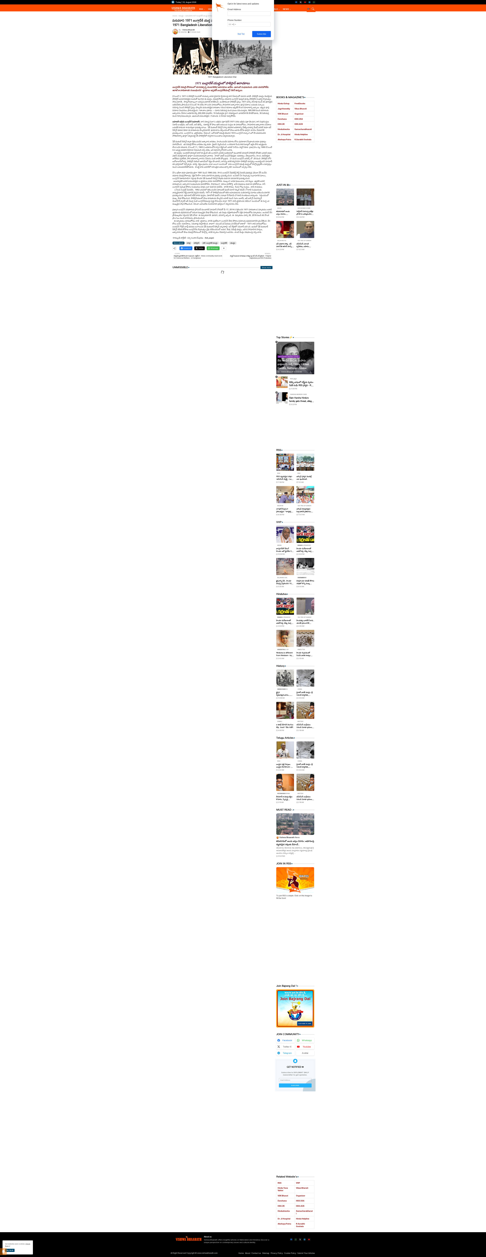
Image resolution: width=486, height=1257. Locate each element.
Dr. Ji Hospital (284, 134)
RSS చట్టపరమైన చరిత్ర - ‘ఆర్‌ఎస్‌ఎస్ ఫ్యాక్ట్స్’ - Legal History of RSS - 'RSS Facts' (285, 477)
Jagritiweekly (284, 109)
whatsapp (307, 1040)
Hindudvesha (284, 129)
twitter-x (287, 1046)
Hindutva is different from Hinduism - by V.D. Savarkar (284, 654)
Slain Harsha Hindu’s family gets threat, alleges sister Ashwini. (301, 399)
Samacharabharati (303, 129)
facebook (287, 1040)
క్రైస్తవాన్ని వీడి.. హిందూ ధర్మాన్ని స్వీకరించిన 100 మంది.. (284, 582)
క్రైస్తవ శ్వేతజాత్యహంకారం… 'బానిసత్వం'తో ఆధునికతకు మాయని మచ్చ (284, 693)
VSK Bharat (283, 114)
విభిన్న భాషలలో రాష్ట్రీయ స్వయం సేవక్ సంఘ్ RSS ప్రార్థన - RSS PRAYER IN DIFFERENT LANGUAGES (301, 383)
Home (175, 16)
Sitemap (265, 1253)
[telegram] (309, 2)
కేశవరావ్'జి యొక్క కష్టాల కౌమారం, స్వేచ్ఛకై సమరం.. (284, 798)
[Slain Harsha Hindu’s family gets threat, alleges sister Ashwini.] (282, 398)
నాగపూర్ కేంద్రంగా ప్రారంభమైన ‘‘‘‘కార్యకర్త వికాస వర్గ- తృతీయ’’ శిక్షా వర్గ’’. (284, 510)
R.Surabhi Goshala (303, 139)
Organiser (299, 114)
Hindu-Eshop (283, 103)
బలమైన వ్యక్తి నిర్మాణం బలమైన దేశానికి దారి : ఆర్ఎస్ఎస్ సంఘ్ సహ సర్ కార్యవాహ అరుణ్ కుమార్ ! (284, 765)
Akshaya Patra (284, 139)
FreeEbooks (300, 103)
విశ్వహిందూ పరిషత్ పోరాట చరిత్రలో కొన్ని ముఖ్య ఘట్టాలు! (305, 582)
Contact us (256, 1253)
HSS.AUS (299, 124)
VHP (298, 1183)
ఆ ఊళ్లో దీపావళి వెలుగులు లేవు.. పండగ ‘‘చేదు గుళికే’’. (285, 726)
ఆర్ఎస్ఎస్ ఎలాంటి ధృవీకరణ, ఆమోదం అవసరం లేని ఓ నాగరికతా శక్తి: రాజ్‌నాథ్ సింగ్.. (305, 245)
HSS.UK (281, 124)
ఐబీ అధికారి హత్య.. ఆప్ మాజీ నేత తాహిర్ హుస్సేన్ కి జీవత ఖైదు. (284, 245)
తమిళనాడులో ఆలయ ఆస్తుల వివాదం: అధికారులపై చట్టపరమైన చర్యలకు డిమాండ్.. (284, 212)
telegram (287, 1053)
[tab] (202, 9)
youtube (307, 1046)
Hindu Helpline (301, 134)
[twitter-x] (300, 2)
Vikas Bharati (301, 109)
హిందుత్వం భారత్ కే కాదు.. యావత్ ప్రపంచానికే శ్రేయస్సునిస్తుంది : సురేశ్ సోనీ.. (305, 621)
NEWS (286, 9)
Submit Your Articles (306, 1253)
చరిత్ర (188, 243)
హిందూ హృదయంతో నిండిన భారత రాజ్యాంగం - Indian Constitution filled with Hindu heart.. (305, 654)
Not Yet (241, 34)
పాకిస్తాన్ (196, 243)
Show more (266, 268)
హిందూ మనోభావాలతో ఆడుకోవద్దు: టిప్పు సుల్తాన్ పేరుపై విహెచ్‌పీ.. (305, 549)
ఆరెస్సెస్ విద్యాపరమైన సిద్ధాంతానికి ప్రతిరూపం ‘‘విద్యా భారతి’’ (304, 510)
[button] (308, 8)
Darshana (282, 119)
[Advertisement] (222, 298)
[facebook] (296, 2)
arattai (305, 1053)
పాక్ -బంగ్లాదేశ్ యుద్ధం (210, 243)
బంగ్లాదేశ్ (224, 243)
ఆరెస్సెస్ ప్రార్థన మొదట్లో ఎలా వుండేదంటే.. (304, 477)
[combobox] (232, 24)
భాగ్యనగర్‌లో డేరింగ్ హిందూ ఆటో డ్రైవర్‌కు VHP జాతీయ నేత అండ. (285, 549)
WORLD (274, 9)
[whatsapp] (314, 2)
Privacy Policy (277, 1253)
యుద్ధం (181, 16)
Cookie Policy (290, 1253)
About (247, 1253)
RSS (201, 9)
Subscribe (261, 34)
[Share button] (223, 248)
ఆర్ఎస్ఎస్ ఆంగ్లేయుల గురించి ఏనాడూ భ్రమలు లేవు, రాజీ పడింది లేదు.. (304, 726)
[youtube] (305, 2)
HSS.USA (299, 119)
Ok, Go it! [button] (9, 1250)
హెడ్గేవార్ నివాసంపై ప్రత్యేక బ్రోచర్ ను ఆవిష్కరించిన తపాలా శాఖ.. (305, 212)
